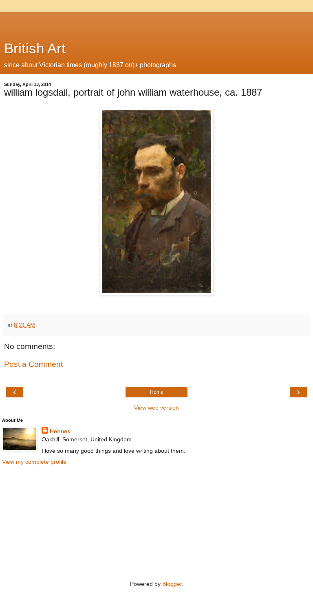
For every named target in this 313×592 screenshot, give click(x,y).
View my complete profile (34, 461)
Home (156, 392)
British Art (35, 48)
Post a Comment (33, 364)
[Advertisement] (156, 22)
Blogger (172, 584)
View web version (156, 407)
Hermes (60, 431)
